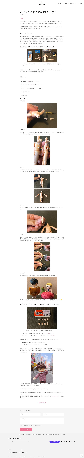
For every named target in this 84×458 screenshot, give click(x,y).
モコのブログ (21, 434)
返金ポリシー (26, 456)
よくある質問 (28, 434)
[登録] (29, 441)
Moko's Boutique (13, 456)
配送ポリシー (41, 434)
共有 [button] (22, 18)
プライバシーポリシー (49, 434)
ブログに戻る (42, 402)
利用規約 (63, 434)
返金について (57, 434)
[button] (2, 3)
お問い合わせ (34, 434)
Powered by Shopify (19, 456)
